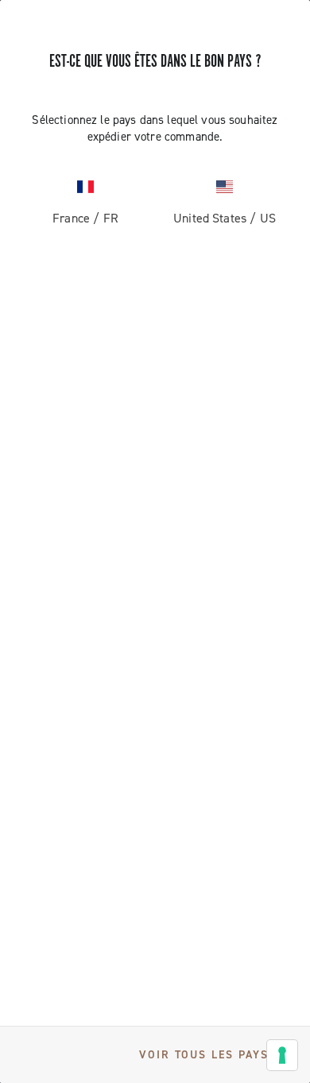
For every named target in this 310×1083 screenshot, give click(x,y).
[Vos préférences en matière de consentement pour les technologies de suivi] (282, 1055)
